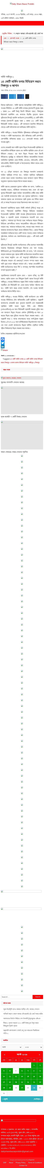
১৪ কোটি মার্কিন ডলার (16, 359)
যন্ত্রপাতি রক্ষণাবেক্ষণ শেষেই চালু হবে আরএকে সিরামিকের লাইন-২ (21, 1031)
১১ (10, 1076)
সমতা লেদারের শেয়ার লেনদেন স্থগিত (14, 452)
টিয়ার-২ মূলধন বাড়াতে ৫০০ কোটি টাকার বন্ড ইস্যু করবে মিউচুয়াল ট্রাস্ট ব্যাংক (20, 1024)
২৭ (22, 1088)
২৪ (4, 1088)
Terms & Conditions (35, 1162)
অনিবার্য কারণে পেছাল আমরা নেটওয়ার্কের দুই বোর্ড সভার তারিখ (23, 1014)
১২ (16, 1076)
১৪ (28, 1076)
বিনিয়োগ (21, 362)
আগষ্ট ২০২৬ (22, 1054)
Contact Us (23, 1165)
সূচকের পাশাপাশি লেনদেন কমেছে (12, 382)
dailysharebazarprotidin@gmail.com (17, 1151)
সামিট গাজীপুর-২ (30, 362)
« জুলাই (5, 1099)
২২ (34, 1082)
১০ (4, 1076)
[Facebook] (22, 339)
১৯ (16, 1082)
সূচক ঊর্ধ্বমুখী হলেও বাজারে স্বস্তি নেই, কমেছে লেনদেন (21, 1009)
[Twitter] (22, 343)
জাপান (17, 362)
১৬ (40, 1076)
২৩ (40, 1082)
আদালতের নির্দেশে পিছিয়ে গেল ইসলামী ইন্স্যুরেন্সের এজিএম (21, 1018)
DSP (4, 1162)
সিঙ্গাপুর (37, 362)
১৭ (4, 1082)
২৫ (10, 1088)
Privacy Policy (20, 1162)
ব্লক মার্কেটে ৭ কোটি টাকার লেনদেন (14, 416)
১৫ (34, 1076)
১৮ (10, 1082)
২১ (28, 1082)
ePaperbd (31, 1160)
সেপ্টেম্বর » (37, 1099)
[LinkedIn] (22, 346)
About (11, 1162)
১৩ (22, 1076)
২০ (22, 1082)
